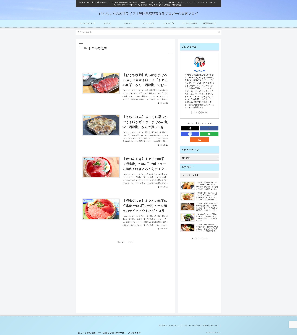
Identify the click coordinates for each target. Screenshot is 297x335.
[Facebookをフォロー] (196, 112)
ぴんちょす (199, 71)
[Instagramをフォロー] (199, 112)
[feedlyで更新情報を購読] (202, 112)
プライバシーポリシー (192, 325)
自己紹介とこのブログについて (170, 325)
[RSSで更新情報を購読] (206, 112)
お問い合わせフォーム (211, 325)
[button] (219, 32)
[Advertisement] (125, 60)
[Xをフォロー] (192, 112)
